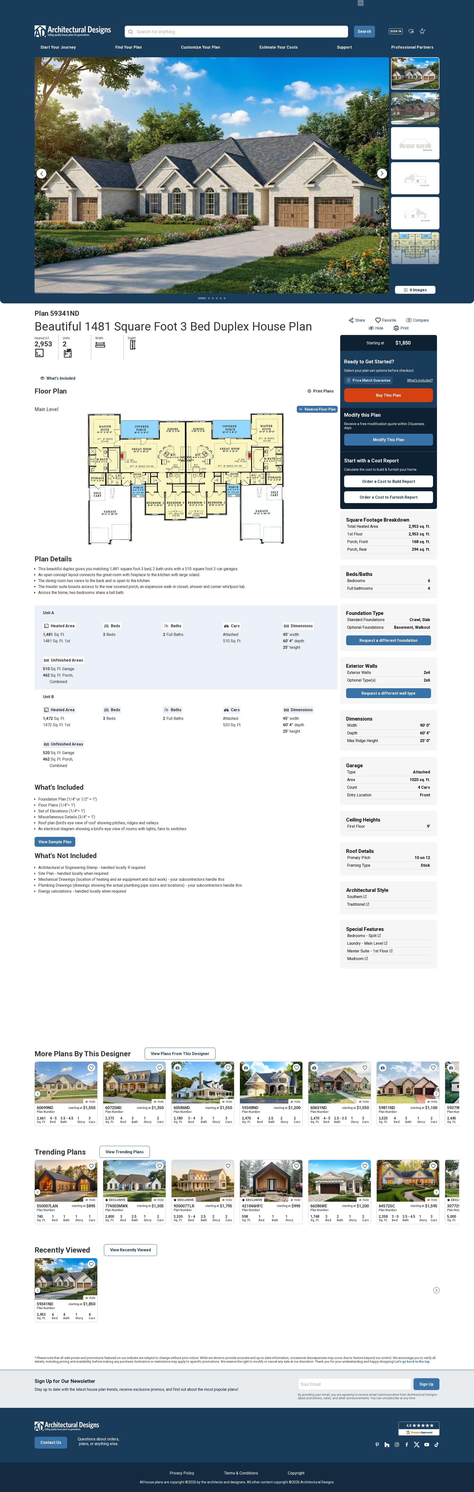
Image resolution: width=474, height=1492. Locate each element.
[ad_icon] (73, 31)
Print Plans (323, 391)
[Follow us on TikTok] (436, 1444)
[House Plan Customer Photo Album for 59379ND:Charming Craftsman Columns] (451, 1068)
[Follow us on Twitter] (417, 1444)
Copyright (296, 1473)
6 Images (418, 290)
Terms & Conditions (241, 1473)
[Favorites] (411, 31)
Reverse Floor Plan (320, 409)
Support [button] (344, 47)
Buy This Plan (388, 395)
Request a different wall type (388, 693)
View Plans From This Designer (180, 1053)
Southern (354, 896)
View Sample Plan (55, 842)
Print (404, 328)
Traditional (356, 904)
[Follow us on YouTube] (427, 1444)
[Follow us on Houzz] (387, 1444)
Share (360, 320)
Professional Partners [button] (412, 47)
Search (364, 31)
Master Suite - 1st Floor (367, 951)
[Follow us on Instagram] (397, 1444)
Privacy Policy (182, 1473)
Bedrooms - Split (361, 935)
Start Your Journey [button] (58, 47)
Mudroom (355, 958)
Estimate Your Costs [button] (278, 47)
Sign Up (426, 1384)
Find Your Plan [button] (128, 47)
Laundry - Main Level (365, 943)
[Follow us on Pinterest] (377, 1444)
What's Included (60, 378)
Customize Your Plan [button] (200, 47)
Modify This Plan (388, 439)
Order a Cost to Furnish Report (388, 497)
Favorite (389, 320)
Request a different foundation (388, 640)
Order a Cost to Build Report (388, 481)
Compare (421, 320)
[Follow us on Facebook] (407, 1444)
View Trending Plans (125, 1152)
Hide (379, 328)
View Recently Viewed (130, 1250)
